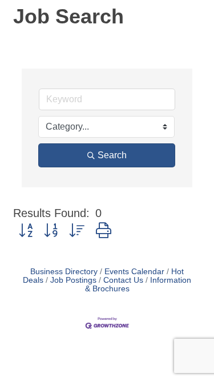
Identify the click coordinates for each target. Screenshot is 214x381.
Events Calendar (134, 271)
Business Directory (64, 271)
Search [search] (112, 155)
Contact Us (123, 280)
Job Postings (73, 280)
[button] (25, 231)
